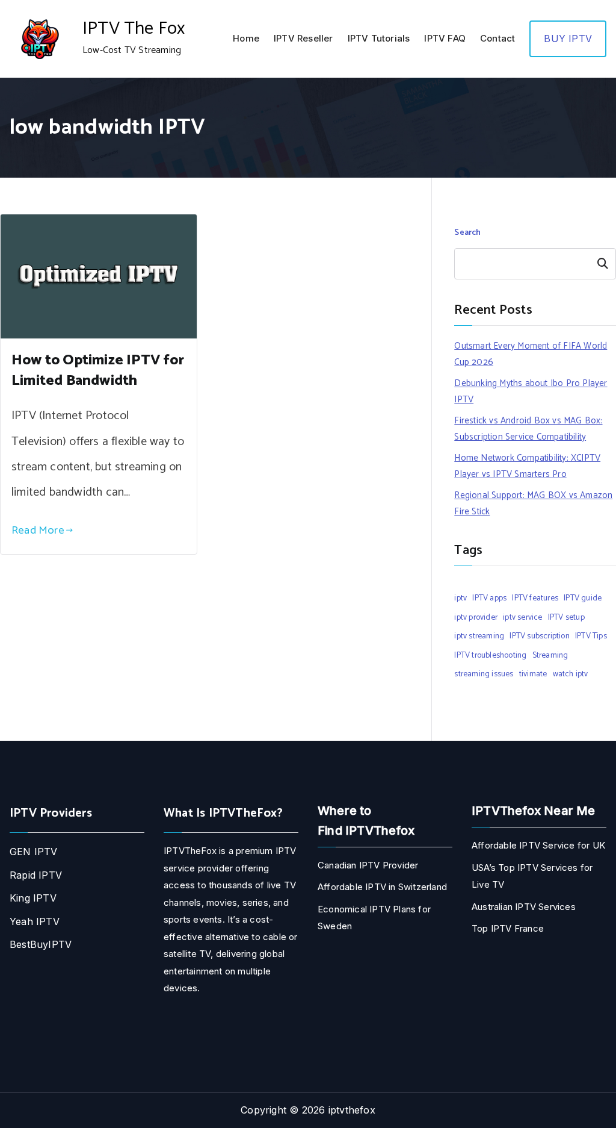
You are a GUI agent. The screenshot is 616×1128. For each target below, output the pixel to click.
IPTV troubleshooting (490, 655)
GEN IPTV (34, 852)
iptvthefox (351, 1110)
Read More (37, 530)
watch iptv (570, 674)
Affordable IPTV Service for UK (538, 845)
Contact (497, 38)
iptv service (522, 617)
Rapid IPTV (36, 875)
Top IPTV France (508, 928)
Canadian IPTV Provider (368, 865)
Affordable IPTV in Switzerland (382, 887)
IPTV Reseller (303, 38)
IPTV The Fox (133, 28)
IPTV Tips (591, 636)
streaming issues (483, 674)
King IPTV (33, 898)
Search (467, 233)
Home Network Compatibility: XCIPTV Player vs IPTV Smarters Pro (527, 466)
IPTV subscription (539, 636)
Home (246, 38)
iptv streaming (479, 636)
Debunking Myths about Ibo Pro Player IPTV (530, 391)
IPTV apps (489, 598)
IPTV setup (566, 617)
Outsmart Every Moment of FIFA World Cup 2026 (530, 354)
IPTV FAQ (445, 38)
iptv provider (475, 617)
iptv (460, 598)
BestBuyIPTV (41, 944)
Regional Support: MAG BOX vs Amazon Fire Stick (533, 503)
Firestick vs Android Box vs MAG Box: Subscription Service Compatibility (528, 428)
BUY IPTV (568, 39)
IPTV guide (583, 598)
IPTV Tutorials (379, 38)
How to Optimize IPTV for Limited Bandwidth (97, 371)
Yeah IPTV (35, 921)
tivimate (533, 674)
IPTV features (535, 598)
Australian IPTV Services (524, 906)
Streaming (550, 655)
